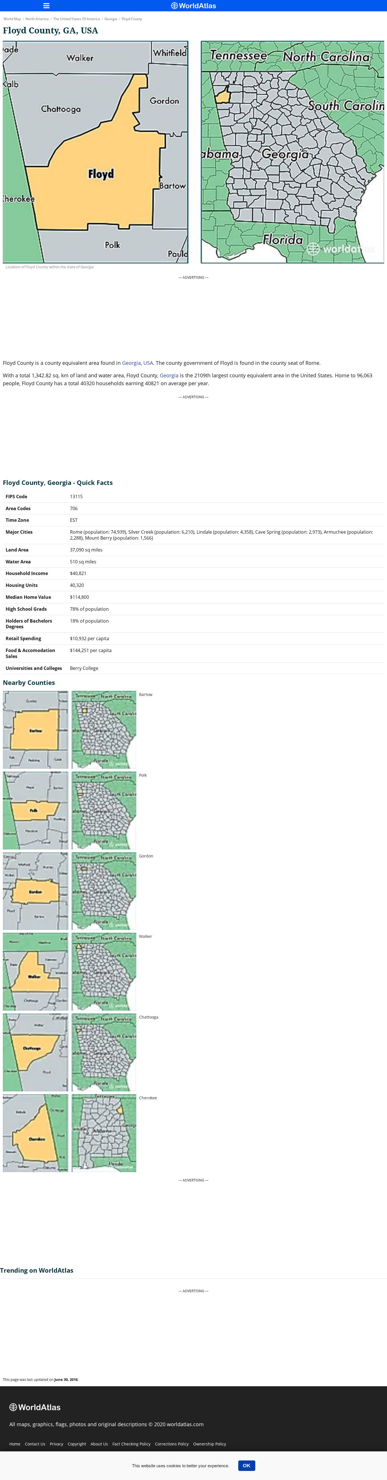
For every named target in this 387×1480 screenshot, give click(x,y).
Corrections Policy (172, 1444)
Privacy (56, 1444)
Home (14, 1444)
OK (246, 1465)
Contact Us (35, 1444)
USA (148, 362)
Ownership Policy (209, 1444)
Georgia (131, 362)
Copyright (77, 1444)
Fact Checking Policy (131, 1444)
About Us (99, 1444)
